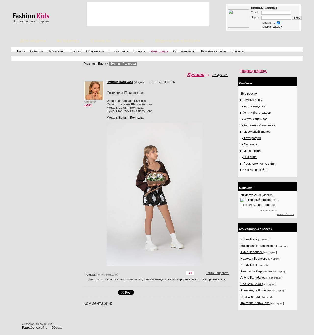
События (36, 51)
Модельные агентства (177, 40)
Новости (75, 51)
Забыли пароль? (271, 26)
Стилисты (100, 40)
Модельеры (133, 40)
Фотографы (68, 40)
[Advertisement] (148, 14)
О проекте (121, 51)
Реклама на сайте (213, 51)
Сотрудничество (184, 51)
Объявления (95, 51)
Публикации (56, 51)
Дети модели (33, 40)
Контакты (237, 51)
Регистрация (159, 51)
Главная (89, 63)
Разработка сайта (34, 327)
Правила (139, 51)
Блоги (21, 51)
